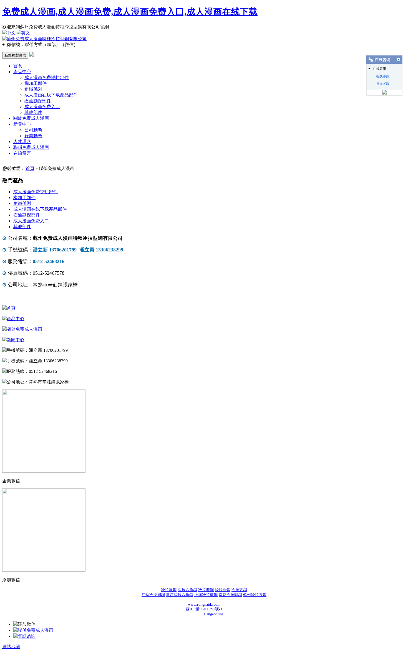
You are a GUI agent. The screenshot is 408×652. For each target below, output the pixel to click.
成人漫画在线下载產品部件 (51, 95)
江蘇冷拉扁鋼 (153, 595)
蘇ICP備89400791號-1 (204, 609)
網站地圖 (11, 646)
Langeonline (213, 614)
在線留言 (22, 153)
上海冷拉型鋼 (206, 595)
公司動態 (33, 130)
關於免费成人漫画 (31, 118)
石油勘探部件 (37, 100)
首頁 (17, 65)
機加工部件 (35, 83)
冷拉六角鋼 (187, 590)
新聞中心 (22, 124)
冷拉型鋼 (206, 590)
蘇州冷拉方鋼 (254, 595)
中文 (11, 32)
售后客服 (382, 83)
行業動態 (33, 135)
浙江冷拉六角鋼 (179, 595)
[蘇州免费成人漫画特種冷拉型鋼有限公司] (44, 38)
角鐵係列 (33, 89)
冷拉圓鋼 (222, 590)
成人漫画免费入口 (42, 106)
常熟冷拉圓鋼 (230, 595)
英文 (25, 32)
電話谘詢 (27, 636)
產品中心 (22, 71)
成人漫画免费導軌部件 (46, 77)
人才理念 (22, 141)
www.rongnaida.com (204, 604)
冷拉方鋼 (239, 590)
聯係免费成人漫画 (31, 147)
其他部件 (33, 112)
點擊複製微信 (15, 55)
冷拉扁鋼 (169, 590)
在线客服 (382, 76)
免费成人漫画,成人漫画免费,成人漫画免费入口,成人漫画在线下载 (130, 12)
